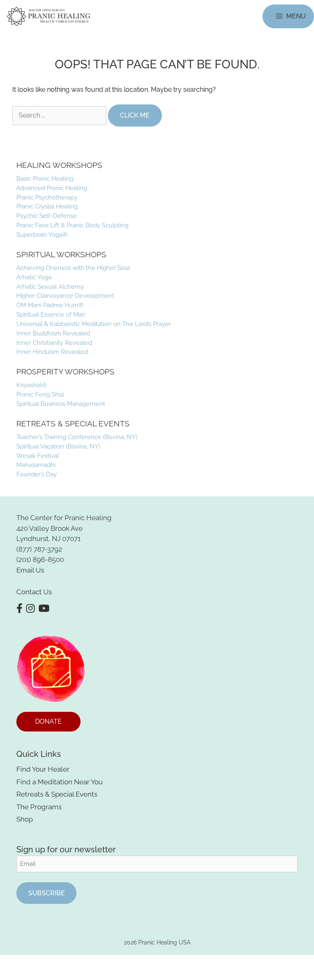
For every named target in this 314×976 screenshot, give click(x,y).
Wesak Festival (37, 455)
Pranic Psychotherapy (46, 197)
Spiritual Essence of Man (50, 314)
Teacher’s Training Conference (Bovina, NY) (76, 436)
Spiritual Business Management (60, 403)
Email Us (30, 570)
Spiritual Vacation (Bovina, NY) (58, 446)
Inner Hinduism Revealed (52, 351)
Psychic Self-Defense (46, 215)
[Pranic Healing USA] (48, 16)
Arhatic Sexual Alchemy (50, 286)
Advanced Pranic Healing (51, 187)
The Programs (39, 807)
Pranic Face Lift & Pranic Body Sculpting (72, 225)
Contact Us (34, 592)
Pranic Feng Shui (40, 394)
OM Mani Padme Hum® (49, 304)
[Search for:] (60, 115)
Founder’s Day (36, 474)
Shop (24, 819)
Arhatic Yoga (34, 277)
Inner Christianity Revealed (54, 342)
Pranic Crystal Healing (47, 206)
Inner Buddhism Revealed (53, 333)
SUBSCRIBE (46, 893)
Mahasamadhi (36, 464)
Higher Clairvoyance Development (65, 295)
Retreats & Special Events (56, 794)
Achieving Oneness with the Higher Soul (73, 267)
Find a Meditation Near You (59, 782)
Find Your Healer (43, 769)
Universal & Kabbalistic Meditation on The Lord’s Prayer (93, 323)
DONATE (48, 721)
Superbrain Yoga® (41, 234)
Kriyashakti (31, 384)
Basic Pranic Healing (44, 178)
